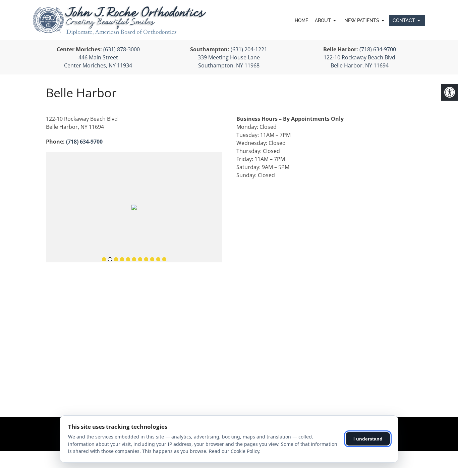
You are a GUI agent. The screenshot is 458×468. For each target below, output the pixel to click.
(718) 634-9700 (377, 49)
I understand (368, 438)
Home (301, 20)
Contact (404, 20)
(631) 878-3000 (121, 49)
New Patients (361, 20)
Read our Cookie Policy (234, 451)
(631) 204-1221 (249, 49)
